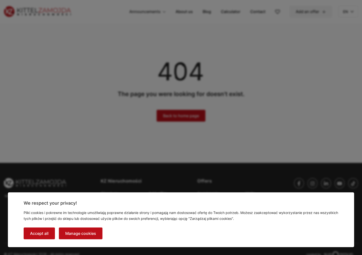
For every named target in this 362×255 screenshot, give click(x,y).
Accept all (39, 233)
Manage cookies (80, 233)
